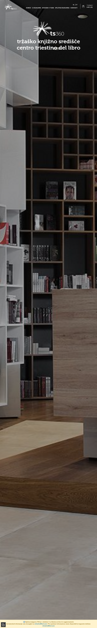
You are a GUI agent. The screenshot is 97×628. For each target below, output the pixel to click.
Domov (28, 8)
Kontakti (74, 8)
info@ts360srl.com (41, 624)
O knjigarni (36, 8)
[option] (48, 314)
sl (74, 4)
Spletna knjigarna (62, 8)
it (76, 4)
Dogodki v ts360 (48, 8)
